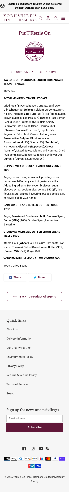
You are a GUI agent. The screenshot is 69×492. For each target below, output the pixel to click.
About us (12, 329)
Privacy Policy (15, 366)
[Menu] (63, 18)
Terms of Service (17, 384)
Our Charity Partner (18, 347)
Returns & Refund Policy (21, 375)
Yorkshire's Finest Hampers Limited (32, 476)
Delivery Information (19, 338)
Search (10, 393)
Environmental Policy (19, 356)
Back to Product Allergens (37, 296)
